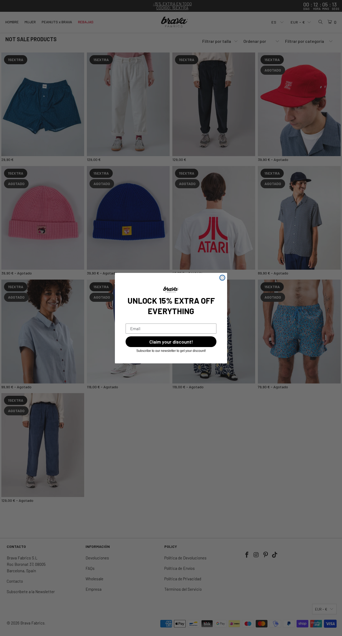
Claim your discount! (171, 342)
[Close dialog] (222, 277)
